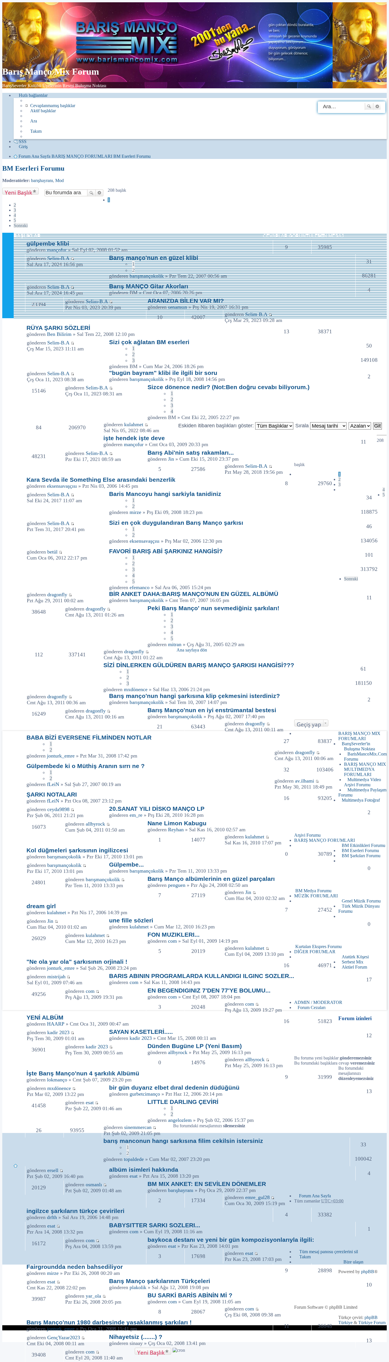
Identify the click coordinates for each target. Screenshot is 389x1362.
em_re (136, 815)
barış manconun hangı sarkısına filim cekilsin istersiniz (183, 1141)
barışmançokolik (147, 379)
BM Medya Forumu (313, 890)
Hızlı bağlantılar (33, 95)
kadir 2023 (58, 1032)
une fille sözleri (131, 920)
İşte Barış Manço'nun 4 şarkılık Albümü (82, 1073)
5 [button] (15, 220)
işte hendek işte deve (134, 438)
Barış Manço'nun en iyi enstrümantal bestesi (212, 710)
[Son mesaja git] (72, 343)
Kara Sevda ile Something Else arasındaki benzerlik (100, 479)
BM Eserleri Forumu (33, 168)
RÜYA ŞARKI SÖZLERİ (58, 327)
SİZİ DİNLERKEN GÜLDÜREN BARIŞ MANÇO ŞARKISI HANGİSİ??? (198, 665)
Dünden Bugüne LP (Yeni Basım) (195, 1046)
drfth (52, 1217)
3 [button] (15, 210)
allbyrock (95, 824)
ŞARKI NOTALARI (51, 794)
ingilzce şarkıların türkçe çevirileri (75, 1211)
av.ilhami (304, 781)
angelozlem (180, 1120)
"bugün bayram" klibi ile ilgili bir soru (163, 372)
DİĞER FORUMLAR (314, 951)
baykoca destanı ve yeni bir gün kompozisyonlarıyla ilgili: (231, 1239)
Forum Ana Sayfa (315, 1195)
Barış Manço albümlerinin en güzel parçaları (211, 878)
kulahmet (133, 424)
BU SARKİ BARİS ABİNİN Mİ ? (190, 1295)
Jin (171, 459)
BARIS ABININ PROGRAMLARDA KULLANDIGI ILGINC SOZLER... (201, 976)
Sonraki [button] (21, 225)
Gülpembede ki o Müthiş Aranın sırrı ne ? (85, 766)
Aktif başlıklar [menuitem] (43, 110)
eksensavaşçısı (62, 486)
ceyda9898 (58, 809)
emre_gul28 (257, 1197)
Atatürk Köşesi (355, 956)
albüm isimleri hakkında (143, 1169)
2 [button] (15, 205)
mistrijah (56, 976)
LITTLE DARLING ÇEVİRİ (183, 1101)
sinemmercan (137, 1127)
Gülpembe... (126, 864)
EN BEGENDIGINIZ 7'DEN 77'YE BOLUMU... (209, 990)
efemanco (140, 587)
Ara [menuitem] (33, 121)
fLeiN (53, 784)
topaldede (134, 1159)
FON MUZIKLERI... (174, 934)
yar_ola (93, 1296)
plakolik (138, 1287)
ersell (52, 1170)
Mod (59, 180)
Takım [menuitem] (36, 131)
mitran (174, 644)
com (172, 941)
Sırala (302, 425)
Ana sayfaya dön (192, 650)
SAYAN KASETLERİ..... (141, 1031)
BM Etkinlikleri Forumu (363, 845)
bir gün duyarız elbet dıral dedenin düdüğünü (174, 1087)
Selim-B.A (58, 343)
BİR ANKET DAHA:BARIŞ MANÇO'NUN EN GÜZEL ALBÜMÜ (193, 594)
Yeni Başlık (18, 192)
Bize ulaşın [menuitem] (353, 1261)
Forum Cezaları (311, 1007)
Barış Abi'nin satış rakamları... (191, 452)
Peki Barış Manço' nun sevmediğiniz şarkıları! (213, 608)
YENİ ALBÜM (45, 1017)
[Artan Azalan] (360, 425)
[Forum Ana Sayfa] (129, 57)
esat (90, 1102)
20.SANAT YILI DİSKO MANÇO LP (156, 808)
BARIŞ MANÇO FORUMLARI (324, 840)
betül (52, 552)
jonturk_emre (61, 756)
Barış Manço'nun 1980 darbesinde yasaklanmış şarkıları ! (109, 1322)
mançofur (57, 250)
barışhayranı (42, 180)
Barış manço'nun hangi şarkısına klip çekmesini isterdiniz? (194, 696)
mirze (135, 512)
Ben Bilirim (59, 334)
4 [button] (15, 215)
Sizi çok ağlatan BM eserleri (149, 342)
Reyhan (176, 829)
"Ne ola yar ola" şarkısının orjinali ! (76, 961)
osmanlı (94, 1184)
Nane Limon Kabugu (177, 823)
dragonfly (57, 594)
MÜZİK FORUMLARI (316, 895)
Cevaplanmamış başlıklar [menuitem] (52, 105)
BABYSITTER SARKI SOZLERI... (154, 1225)
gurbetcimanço (145, 1094)
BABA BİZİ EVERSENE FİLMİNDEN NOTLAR (88, 737)
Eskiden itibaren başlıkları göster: (216, 425)
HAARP (55, 1024)
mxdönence (136, 689)
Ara (369, 106)
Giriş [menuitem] (23, 146)
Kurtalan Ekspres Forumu (318, 946)
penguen (176, 885)
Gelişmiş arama (377, 106)
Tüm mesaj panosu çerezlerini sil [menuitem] (328, 1251)
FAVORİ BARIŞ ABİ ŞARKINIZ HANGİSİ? (166, 551)
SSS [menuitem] (22, 141)
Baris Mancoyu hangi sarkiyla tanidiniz (165, 494)
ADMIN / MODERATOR (318, 1002)
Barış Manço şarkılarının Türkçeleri (159, 1281)
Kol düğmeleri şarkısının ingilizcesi (77, 850)
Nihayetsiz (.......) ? (135, 1337)
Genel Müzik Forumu (361, 901)
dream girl (41, 906)
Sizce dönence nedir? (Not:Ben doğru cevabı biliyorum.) (229, 387)
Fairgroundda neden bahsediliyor (74, 1266)
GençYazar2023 (63, 1337)
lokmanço (57, 1080)
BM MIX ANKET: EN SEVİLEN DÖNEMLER (207, 1184)
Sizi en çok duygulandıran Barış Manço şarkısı (176, 522)
